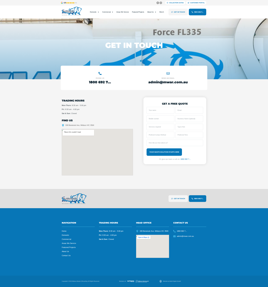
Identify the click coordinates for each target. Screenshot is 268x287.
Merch (161, 12)
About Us (150, 12)
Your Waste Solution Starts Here (164, 152)
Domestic (93, 12)
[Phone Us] (100, 73)
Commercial (106, 12)
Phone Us (100, 78)
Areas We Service (122, 12)
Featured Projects (138, 12)
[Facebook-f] (158, 3)
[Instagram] (161, 3)
